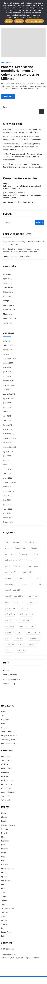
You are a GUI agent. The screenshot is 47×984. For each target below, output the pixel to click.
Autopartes (23, 554)
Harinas (17, 602)
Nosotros (5, 720)
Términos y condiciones (10, 739)
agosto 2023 (8, 451)
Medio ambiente (7, 780)
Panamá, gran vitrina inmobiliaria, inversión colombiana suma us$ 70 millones (20, 73)
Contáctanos (6, 731)
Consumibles (8, 292)
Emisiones (24, 584)
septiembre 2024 (9, 394)
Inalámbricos (6, 768)
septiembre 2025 (9, 358)
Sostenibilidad (34, 638)
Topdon (4, 900)
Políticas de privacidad (9, 743)
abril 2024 (7, 416)
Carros (31, 560)
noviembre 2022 (9, 482)
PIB (6, 638)
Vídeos (3, 727)
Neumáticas (6, 788)
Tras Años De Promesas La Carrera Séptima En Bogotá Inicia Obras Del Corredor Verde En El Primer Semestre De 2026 (21, 147)
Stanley (4, 924)
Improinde (5, 841)
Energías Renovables (14, 596)
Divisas (22, 578)
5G (6, 542)
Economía (7, 296)
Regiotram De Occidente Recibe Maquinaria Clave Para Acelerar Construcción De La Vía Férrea (22, 130)
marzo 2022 (8, 518)
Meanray (4, 849)
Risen (3, 888)
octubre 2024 (8, 389)
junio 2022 (7, 504)
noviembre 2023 (9, 438)
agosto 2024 (8, 398)
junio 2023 (7, 460)
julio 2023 (7, 456)
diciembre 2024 (9, 385)
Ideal (3, 837)
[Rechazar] (44, 12)
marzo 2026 (8, 345)
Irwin (3, 928)
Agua (7, 548)
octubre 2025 (8, 354)
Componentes (6, 760)
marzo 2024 (8, 420)
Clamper (4, 817)
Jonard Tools (6, 932)
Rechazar (19, 21)
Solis (3, 892)
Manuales (5, 772)
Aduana (16, 542)
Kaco (3, 845)
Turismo (8, 650)
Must (3, 860)
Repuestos (18, 638)
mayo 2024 (7, 411)
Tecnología (7, 323)
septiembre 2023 (9, 447)
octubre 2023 (8, 442)
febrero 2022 (8, 522)
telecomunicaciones (28, 644)
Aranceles (9, 554)
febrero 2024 (8, 425)
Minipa (3, 857)
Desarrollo (9, 578)
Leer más (8, 96)
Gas (7, 602)
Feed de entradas (10, 675)
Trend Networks (7, 908)
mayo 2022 (7, 509)
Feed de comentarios (11, 679)
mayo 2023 (7, 465)
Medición (4, 776)
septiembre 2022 (9, 491)
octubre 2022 (8, 487)
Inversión (9, 620)
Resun (3, 884)
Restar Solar (6, 880)
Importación (10, 608)
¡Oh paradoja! (28, 202)
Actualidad (7, 274)
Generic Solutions (8, 825)
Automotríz (5, 756)
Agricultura (7, 278)
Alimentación (20, 548)
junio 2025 (7, 372)
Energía (6, 301)
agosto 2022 (8, 495)
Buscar (6, 107)
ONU (19, 632)
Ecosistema (10, 584)
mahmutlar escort (11, 202)
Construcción (6, 62)
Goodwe (4, 829)
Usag (3, 916)
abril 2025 (7, 376)
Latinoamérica (24, 620)
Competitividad (32, 566)
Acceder (6, 670)
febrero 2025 (8, 381)
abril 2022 (7, 513)
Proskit (4, 872)
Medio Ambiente (9, 318)
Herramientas (8, 305)
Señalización (6, 800)
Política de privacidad (34, 21)
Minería (8, 632)
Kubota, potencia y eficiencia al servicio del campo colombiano (22, 187)
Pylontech (5, 876)
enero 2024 (7, 429)
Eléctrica (4, 764)
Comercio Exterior (12, 566)
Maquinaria (7, 314)
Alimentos (35, 548)
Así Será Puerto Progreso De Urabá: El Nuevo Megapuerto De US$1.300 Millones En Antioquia (22, 138)
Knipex (3, 936)
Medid (3, 853)
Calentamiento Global (14, 560)
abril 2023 (7, 469)
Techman (5, 912)
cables (36, 554)
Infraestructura (9, 309)
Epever (4, 821)
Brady (3, 813)
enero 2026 (7, 350)
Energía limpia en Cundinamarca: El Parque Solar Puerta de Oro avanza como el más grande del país (23, 165)
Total (3, 904)
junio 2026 (7, 341)
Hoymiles (4, 833)
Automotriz (7, 283)
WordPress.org (9, 683)
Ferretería (32, 596)
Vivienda (21, 650)
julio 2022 (7, 500)
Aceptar (9, 21)
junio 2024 (7, 407)
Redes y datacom (8, 792)
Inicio (3, 712)
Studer (3, 896)
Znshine (4, 920)
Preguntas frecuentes (9, 735)
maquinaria (9, 626)
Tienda (4, 716)
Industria (24, 608)
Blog (3, 723)
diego (5, 183)
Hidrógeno (30, 602)
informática (10, 614)
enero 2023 (7, 478)
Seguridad (5, 796)
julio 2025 (7, 367)
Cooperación (26, 572)
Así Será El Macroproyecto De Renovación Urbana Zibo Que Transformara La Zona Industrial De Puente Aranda (22, 157)
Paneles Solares (33, 632)
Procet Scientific (7, 868)
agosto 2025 (8, 363)
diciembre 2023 (9, 434)
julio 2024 (7, 403)
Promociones (6, 784)
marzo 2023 (8, 473)
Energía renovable (13, 590)
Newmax (4, 864)
